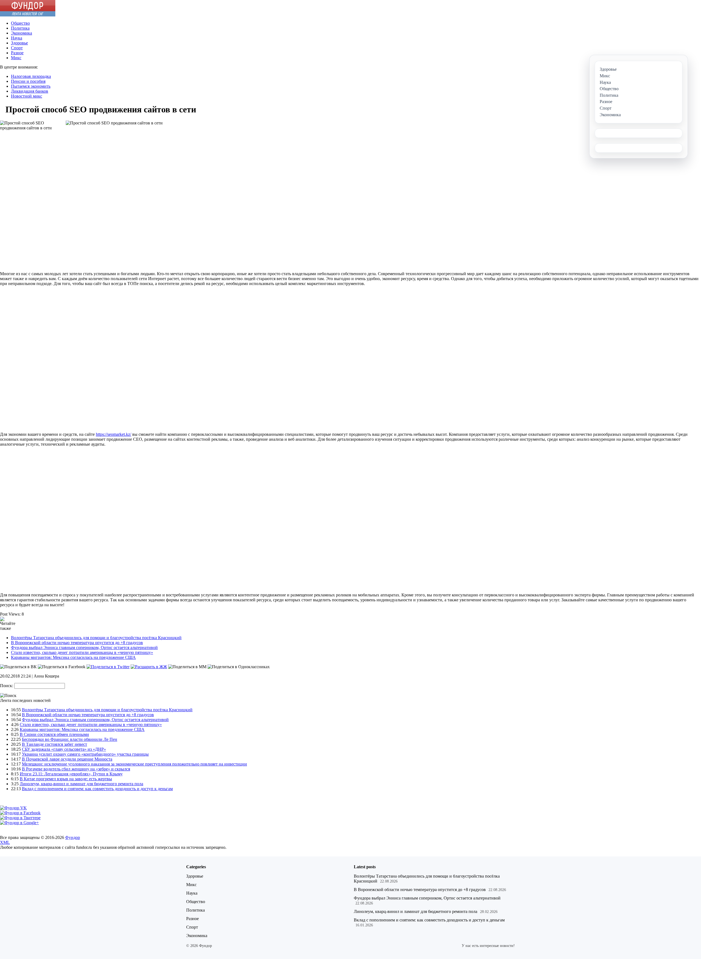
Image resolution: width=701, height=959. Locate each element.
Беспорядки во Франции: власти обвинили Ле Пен (69, 739)
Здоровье (19, 43)
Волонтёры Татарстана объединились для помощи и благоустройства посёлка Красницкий (96, 637)
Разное (17, 52)
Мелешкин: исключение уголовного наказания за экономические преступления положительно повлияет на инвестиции (134, 764)
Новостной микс (26, 96)
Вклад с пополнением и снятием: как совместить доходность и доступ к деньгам (97, 788)
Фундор (72, 837)
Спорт (17, 47)
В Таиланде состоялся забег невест (54, 744)
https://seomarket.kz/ (113, 434)
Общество (20, 23)
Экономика (21, 33)
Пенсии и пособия (28, 81)
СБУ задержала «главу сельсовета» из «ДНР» (64, 749)
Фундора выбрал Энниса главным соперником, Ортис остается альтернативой (84, 647)
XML (5, 842)
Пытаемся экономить (30, 86)
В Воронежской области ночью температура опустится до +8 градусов (77, 642)
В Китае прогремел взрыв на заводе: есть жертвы (66, 778)
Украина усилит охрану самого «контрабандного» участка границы (85, 754)
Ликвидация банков (29, 91)
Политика (20, 28)
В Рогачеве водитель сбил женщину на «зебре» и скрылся (76, 769)
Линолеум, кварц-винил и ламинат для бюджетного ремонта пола (81, 783)
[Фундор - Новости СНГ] (27, 15)
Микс (16, 57)
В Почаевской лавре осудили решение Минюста (67, 759)
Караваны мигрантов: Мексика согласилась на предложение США (73, 657)
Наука (16, 38)
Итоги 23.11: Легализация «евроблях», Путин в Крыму (71, 774)
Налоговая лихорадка (31, 76)
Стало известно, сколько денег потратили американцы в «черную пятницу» (82, 652)
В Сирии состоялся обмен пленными (54, 734)
